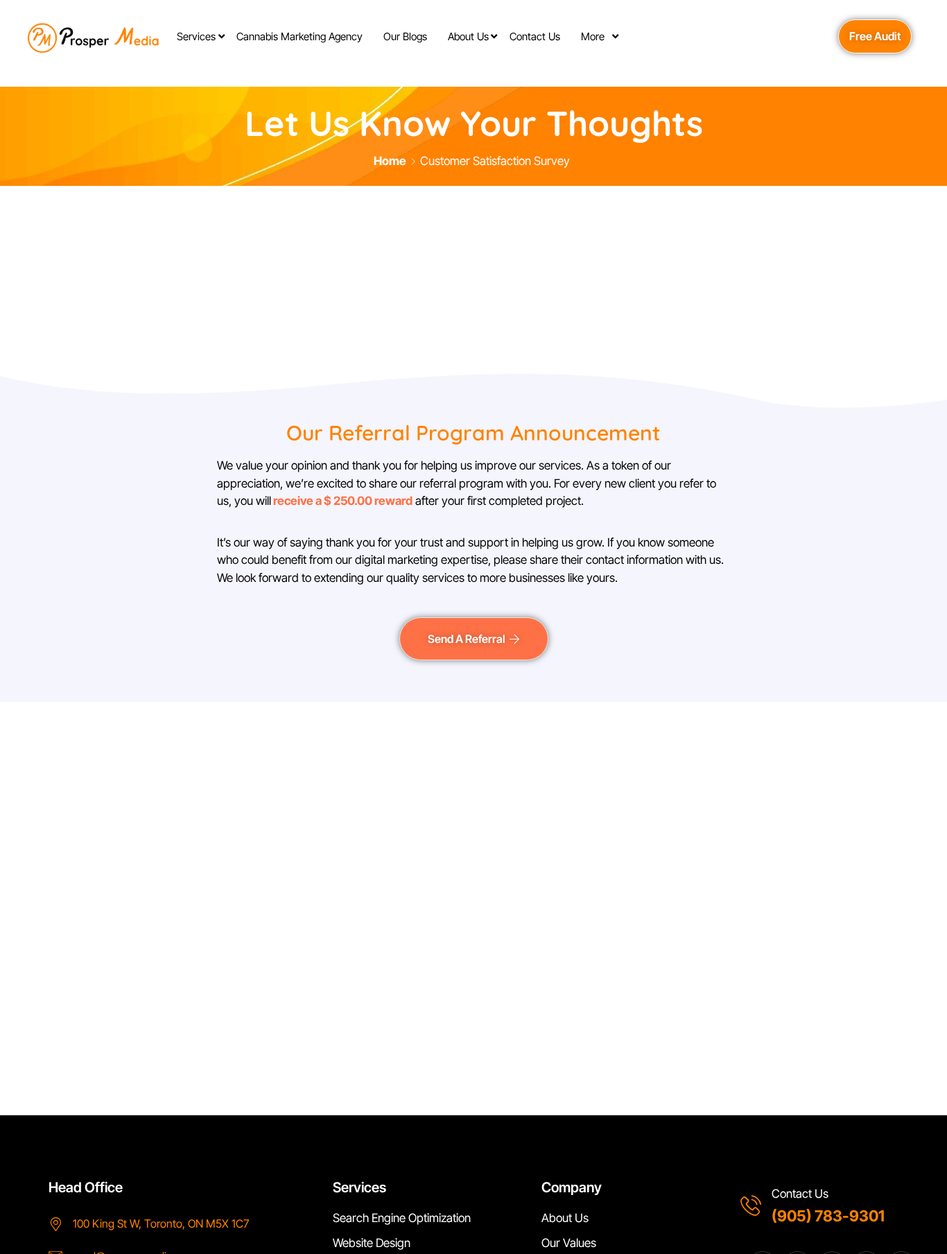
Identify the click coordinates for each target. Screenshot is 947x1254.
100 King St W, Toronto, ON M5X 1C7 (161, 1223)
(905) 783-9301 (828, 1216)
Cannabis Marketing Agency (299, 36)
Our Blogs (405, 36)
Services (196, 36)
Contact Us (535, 36)
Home (390, 161)
